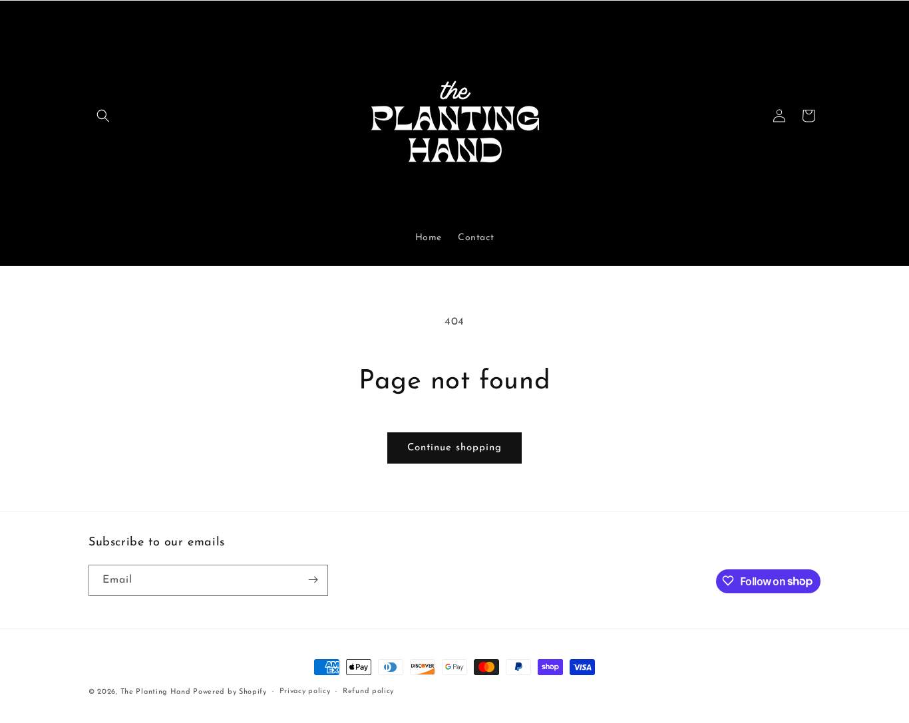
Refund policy (368, 691)
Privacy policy (305, 691)
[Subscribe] (312, 579)
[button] (103, 115)
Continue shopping (454, 448)
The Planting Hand (157, 692)
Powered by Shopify (230, 692)
